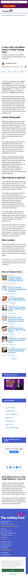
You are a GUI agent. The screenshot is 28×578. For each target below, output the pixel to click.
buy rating (20, 183)
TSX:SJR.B (14, 89)
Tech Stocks (9, 424)
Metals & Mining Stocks (12, 427)
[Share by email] (25, 67)
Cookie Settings (13, 573)
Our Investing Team (6, 531)
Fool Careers (4, 537)
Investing (8, 15)
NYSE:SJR (20, 89)
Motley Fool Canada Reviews (8, 533)
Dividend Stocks (10, 411)
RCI (4, 71)
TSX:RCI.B (14, 83)
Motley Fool (9, 6)
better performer (8, 226)
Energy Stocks (10, 421)
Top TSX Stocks (10, 407)
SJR (9, 71)
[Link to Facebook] (10, 467)
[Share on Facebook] (21, 67)
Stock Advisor (4, 552)
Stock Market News (6, 542)
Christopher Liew (12, 259)
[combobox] (14, 2)
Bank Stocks (9, 417)
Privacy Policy (12, 566)
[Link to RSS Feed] (20, 467)
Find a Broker (4, 548)
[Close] (24, 558)
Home (3, 15)
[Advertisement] (14, 31)
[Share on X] (23, 67)
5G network (23, 127)
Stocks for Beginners (12, 414)
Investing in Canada (6, 544)
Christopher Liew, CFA (10, 63)
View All (14, 359)
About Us (3, 529)
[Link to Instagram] (13, 467)
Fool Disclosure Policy (7, 535)
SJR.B (21, 71)
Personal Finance (5, 546)
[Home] (0, 510)
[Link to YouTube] (17, 467)
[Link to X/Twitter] (7, 467)
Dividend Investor (5, 554)
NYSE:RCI (19, 83)
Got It (13, 570)
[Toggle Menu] (23, 10)
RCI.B (15, 71)
